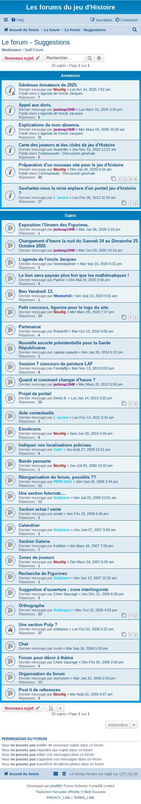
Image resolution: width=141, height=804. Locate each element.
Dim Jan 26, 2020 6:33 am (90, 169)
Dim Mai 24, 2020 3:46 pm (89, 280)
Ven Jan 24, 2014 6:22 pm (102, 352)
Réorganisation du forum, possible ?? (57, 477)
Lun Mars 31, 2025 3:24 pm (100, 109)
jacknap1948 (64, 109)
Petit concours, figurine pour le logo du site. (64, 307)
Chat (23, 643)
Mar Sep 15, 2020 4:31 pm (101, 264)
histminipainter (64, 264)
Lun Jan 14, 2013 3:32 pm (91, 398)
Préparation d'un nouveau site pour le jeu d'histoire (71, 165)
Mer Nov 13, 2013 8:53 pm (93, 368)
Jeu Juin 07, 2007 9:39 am (95, 530)
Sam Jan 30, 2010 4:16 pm (91, 433)
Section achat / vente (40, 509)
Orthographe (31, 605)
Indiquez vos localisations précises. (55, 445)
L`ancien (61, 198)
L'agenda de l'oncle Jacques (60, 93)
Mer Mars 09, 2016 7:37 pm (92, 312)
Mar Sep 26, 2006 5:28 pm (87, 648)
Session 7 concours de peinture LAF (56, 363)
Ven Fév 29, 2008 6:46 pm (88, 514)
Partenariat (30, 326)
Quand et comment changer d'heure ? (57, 379)
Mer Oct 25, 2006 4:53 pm (96, 610)
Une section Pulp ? (38, 624)
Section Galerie (34, 541)
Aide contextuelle (36, 413)
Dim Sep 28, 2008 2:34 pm (97, 482)
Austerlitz (60, 149)
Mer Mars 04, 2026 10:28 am (102, 129)
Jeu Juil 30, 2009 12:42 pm (91, 466)
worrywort (61, 678)
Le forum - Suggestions (36, 42)
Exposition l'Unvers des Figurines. (54, 224)
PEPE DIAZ (62, 482)
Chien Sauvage (65, 594)
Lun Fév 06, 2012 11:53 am (94, 198)
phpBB (55, 786)
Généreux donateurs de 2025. (48, 85)
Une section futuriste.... (42, 493)
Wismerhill (62, 296)
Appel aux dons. (35, 105)
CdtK (57, 449)
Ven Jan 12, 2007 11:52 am (95, 578)
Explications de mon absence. (49, 125)
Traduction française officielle (58, 792)
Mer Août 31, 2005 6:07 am (91, 694)
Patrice (59, 280)
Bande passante (35, 461)
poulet (58, 514)
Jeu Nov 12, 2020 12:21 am (94, 149)
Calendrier (29, 525)
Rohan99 (60, 331)
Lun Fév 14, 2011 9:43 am (93, 417)
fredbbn (59, 546)
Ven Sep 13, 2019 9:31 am (96, 296)
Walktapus (62, 610)
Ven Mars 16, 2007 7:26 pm (91, 546)
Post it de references (39, 689)
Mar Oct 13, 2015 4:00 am (92, 331)
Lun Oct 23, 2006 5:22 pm (92, 629)
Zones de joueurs (36, 557)
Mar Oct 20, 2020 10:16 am (100, 250)
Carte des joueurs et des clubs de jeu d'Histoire (67, 145)
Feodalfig (60, 368)
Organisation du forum (42, 673)
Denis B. (60, 398)
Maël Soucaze (95, 792)
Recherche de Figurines (43, 573)
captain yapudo (65, 352)
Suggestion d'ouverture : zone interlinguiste (63, 589)
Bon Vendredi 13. (36, 291)
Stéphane (61, 498)
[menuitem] (17, 20)
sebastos (60, 629)
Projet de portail (35, 393)
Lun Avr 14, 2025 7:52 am (90, 89)
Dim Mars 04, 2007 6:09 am (92, 562)
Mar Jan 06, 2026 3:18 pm (99, 229)
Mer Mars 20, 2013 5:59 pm (101, 384)
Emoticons (30, 429)
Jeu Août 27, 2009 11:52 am (88, 449)
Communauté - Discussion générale (66, 153)
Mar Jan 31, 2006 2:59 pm (94, 678)
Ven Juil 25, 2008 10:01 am (95, 498)
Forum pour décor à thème (46, 657)
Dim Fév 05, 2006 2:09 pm (103, 662)
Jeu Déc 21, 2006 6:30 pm (103, 594)
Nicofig (59, 89)
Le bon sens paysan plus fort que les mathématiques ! (74, 275)
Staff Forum (34, 50)
